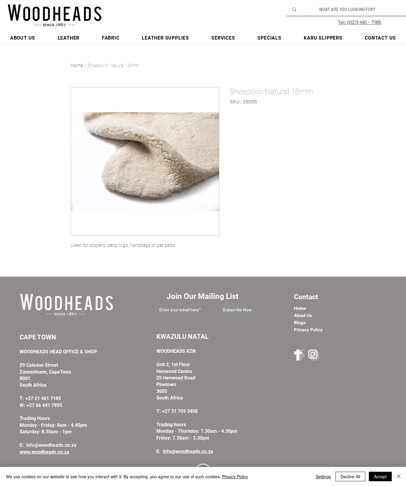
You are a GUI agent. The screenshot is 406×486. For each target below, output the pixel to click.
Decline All (350, 476)
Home (77, 65)
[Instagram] (313, 354)
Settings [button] (323, 476)
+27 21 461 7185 (43, 398)
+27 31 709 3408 (180, 411)
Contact (306, 297)
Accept (380, 476)
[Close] (398, 476)
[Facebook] (299, 354)
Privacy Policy (235, 476)
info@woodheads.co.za (51, 445)
